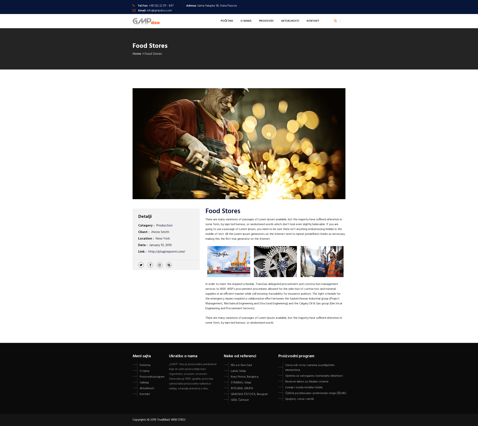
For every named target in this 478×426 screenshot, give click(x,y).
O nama (246, 21)
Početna (227, 21)
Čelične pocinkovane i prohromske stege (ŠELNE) (315, 393)
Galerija (144, 382)
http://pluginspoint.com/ (166, 251)
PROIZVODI (266, 21)
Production (164, 225)
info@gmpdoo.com (159, 10)
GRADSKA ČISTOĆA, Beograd (249, 394)
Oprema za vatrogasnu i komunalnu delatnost (314, 375)
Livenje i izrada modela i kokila (303, 387)
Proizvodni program (152, 376)
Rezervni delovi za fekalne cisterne (306, 381)
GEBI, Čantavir (240, 400)
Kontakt (313, 21)
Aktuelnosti (290, 21)
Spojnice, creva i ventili (299, 399)
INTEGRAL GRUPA (242, 388)
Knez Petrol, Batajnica (244, 376)
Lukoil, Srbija (238, 371)
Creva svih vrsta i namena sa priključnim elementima (310, 368)
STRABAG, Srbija (241, 382)
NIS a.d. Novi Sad (241, 365)
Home (137, 54)
